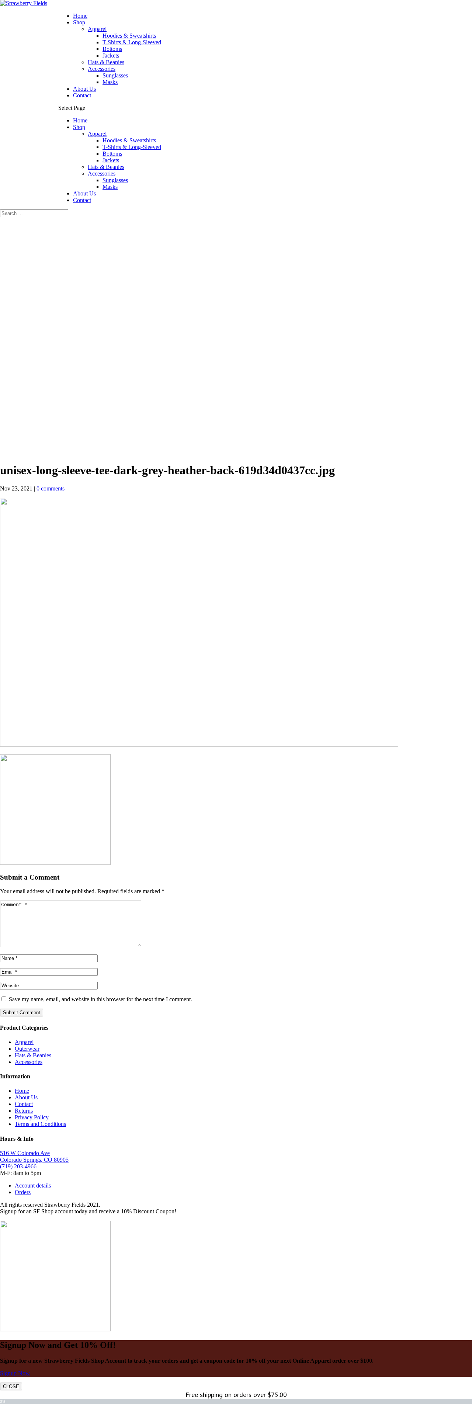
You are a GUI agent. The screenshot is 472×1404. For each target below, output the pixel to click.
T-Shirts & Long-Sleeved (132, 42)
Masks (110, 82)
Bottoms (112, 49)
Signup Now (15, 1373)
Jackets (111, 55)
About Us (84, 89)
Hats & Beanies (106, 62)
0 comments (51, 488)
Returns (24, 1110)
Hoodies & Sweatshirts (129, 35)
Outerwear (27, 1049)
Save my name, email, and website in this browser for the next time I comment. (100, 999)
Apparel (97, 29)
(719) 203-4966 (18, 1166)
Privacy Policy (32, 1117)
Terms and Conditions (40, 1124)
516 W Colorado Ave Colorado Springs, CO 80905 (34, 1156)
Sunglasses (115, 75)
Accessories (101, 69)
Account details (33, 1185)
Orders (23, 1192)
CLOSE (11, 1386)
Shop (79, 22)
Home (80, 16)
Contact (82, 95)
